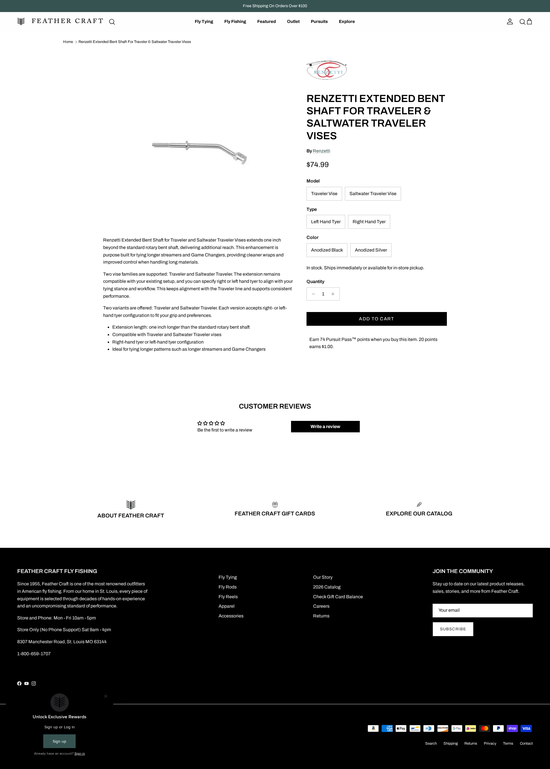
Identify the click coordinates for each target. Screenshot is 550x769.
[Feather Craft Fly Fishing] (60, 21)
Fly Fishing (235, 21)
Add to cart (376, 318)
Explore (347, 21)
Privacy (490, 743)
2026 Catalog (327, 586)
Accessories (231, 615)
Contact (526, 743)
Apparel (227, 606)
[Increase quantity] (334, 294)
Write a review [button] (325, 426)
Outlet (293, 21)
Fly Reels (228, 596)
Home (68, 42)
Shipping (450, 743)
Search (431, 743)
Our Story (323, 577)
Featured (266, 21)
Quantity (315, 281)
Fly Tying (204, 21)
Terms (508, 743)
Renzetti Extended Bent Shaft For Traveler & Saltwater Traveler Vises (134, 42)
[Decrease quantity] (312, 294)
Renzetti (321, 150)
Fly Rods (228, 586)
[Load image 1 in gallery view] (198, 136)
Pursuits (319, 21)
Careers (321, 606)
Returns (321, 615)
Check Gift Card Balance (338, 596)
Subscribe (453, 629)
